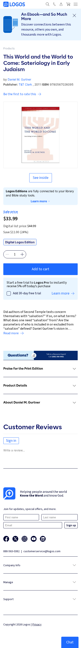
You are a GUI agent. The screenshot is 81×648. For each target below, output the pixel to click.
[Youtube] (34, 539)
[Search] (47, 4)
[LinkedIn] (43, 539)
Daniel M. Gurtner (19, 79)
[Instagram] (24, 539)
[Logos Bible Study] (14, 4)
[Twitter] (15, 539)
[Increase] (22, 254)
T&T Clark (25, 84)
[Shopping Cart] (68, 4)
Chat (70, 642)
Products (9, 48)
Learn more (39, 201)
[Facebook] (6, 539)
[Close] (74, 15)
